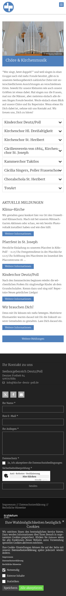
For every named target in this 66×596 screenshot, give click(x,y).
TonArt (10, 188)
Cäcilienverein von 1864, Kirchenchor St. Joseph (32, 151)
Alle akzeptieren (31, 588)
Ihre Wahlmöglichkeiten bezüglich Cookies (33, 524)
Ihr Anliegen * (10, 428)
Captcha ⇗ (42, 480)
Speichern (10, 588)
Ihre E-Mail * (10, 416)
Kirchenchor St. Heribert (24, 140)
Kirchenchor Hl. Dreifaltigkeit (28, 131)
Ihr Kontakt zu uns (17, 365)
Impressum (7, 557)
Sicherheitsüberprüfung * (17, 468)
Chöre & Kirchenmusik (26, 60)
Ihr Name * (9, 403)
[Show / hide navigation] (61, 4)
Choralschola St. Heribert (24, 179)
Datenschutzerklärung (24, 550)
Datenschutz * (10, 458)
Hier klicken (29, 476)
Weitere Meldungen (33, 338)
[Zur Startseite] (8, 7)
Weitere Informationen (18, 233)
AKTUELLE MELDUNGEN (22, 202)
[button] (5, 395)
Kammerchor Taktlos (21, 161)
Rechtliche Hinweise (11, 564)
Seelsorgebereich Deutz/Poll (22, 371)
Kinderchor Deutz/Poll (22, 122)
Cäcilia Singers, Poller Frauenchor (31, 170)
